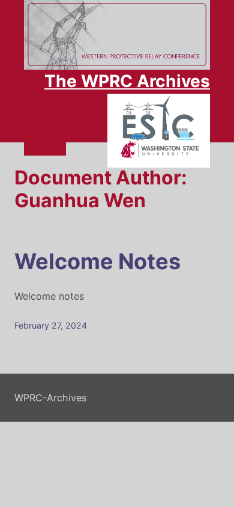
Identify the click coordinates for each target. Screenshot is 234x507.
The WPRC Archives (127, 81)
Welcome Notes (97, 262)
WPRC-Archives (50, 398)
